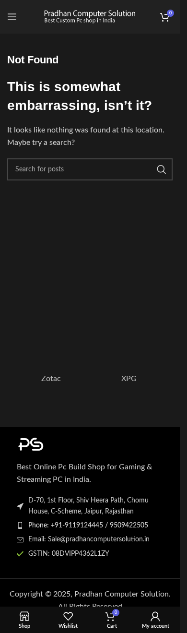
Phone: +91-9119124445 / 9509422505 (88, 525)
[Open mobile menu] (12, 16)
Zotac (51, 378)
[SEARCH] (162, 169)
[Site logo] (90, 16)
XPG (129, 378)
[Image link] (69, 443)
